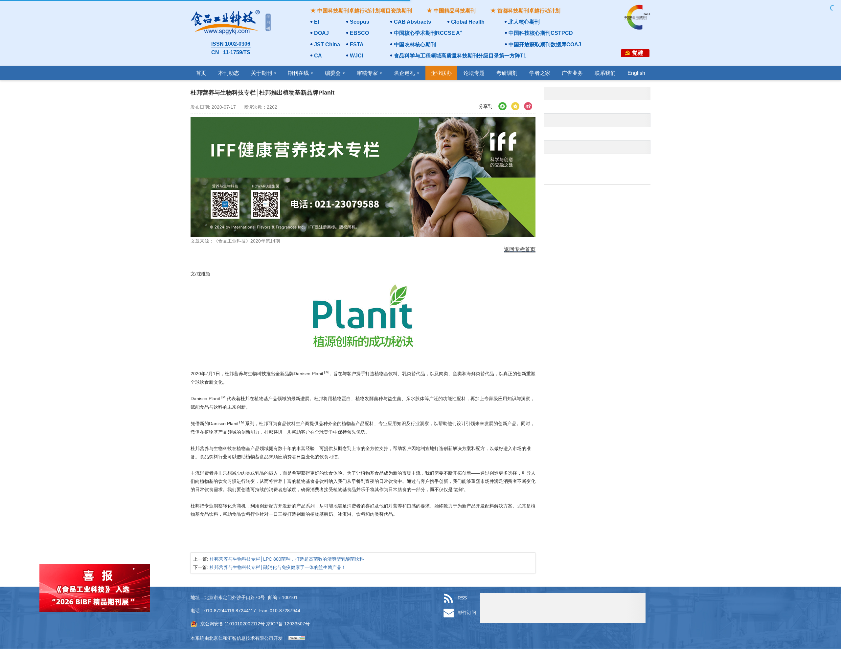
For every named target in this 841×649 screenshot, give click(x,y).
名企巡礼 (404, 73)
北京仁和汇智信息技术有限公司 (241, 638)
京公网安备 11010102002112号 (232, 623)
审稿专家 (367, 73)
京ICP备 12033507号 (287, 623)
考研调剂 (506, 73)
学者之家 (539, 73)
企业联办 (441, 73)
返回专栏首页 (519, 249)
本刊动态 (228, 73)
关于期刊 (261, 73)
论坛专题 (474, 73)
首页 (201, 73)
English (636, 73)
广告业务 (572, 73)
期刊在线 (298, 73)
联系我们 (605, 73)
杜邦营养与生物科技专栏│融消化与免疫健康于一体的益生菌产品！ (278, 567)
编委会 (333, 73)
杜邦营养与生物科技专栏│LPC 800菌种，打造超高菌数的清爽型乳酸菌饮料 (287, 559)
